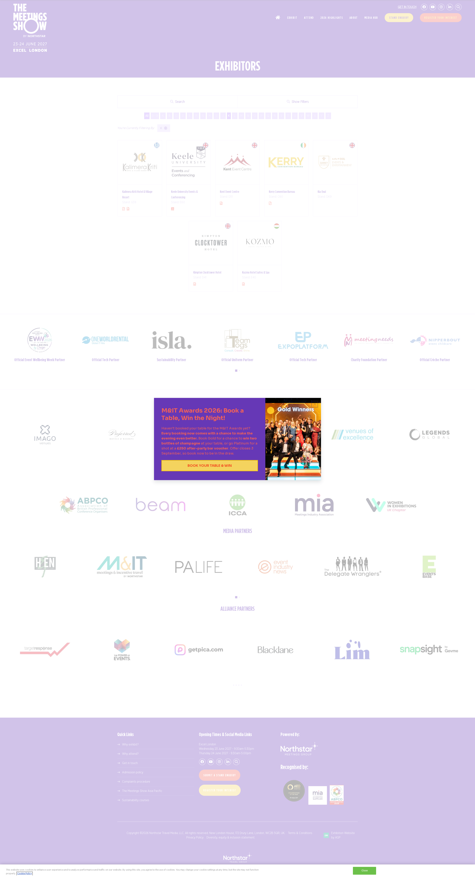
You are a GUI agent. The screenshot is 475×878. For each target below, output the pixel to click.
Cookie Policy (24, 873)
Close (364, 870)
